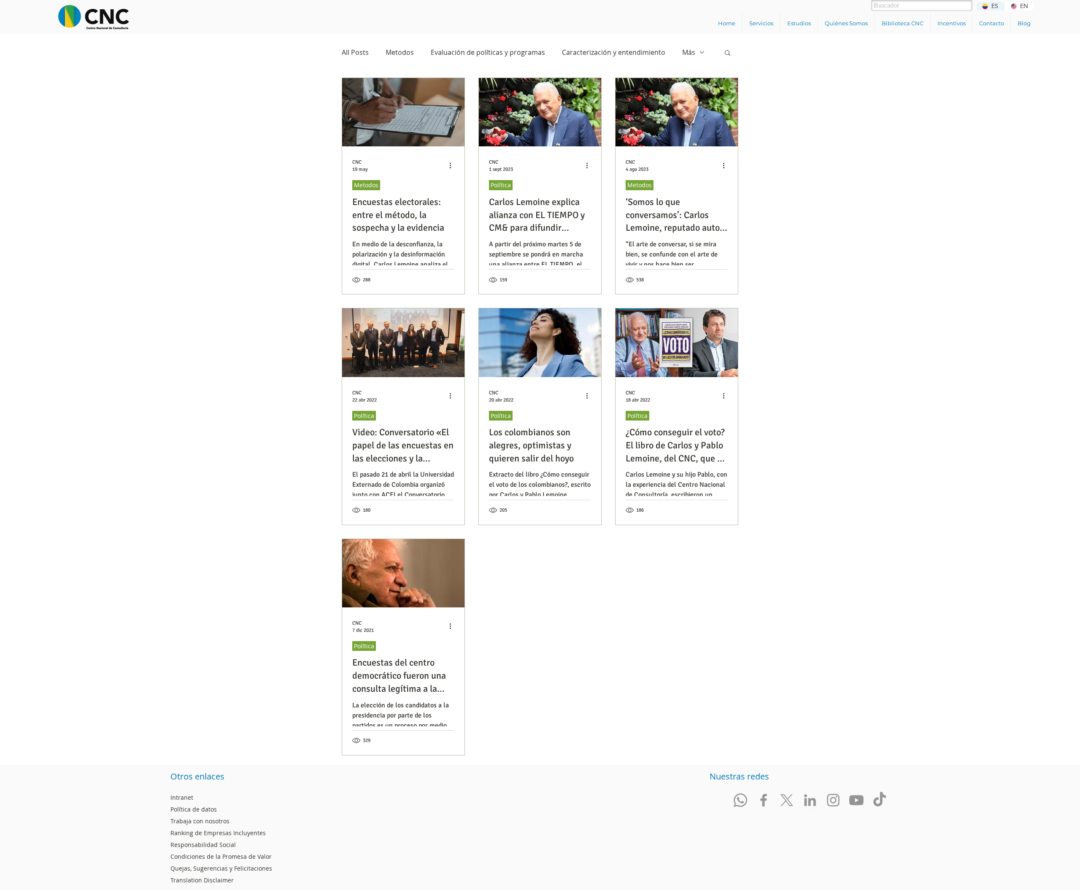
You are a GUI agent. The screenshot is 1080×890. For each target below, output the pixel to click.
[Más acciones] (453, 165)
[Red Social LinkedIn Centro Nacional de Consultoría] (810, 800)
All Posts (355, 52)
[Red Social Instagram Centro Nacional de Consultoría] (833, 800)
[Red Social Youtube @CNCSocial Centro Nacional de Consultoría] (856, 800)
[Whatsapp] (740, 800)
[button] (761, 23)
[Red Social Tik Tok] (879, 800)
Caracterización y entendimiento (613, 52)
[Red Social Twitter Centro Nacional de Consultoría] (786, 800)
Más (688, 52)
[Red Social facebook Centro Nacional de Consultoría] (763, 800)
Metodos (400, 52)
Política (501, 185)
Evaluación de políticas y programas (488, 52)
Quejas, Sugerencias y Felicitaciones (221, 868)
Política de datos (193, 809)
